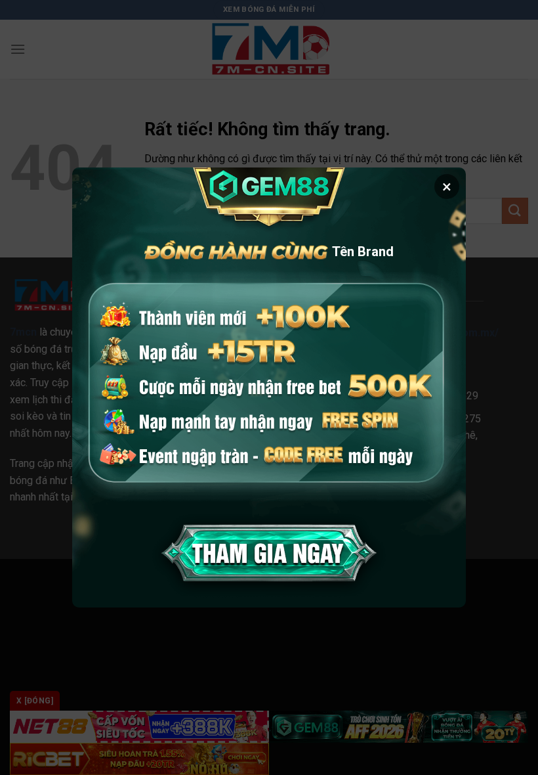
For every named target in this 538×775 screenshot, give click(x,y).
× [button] (446, 186)
